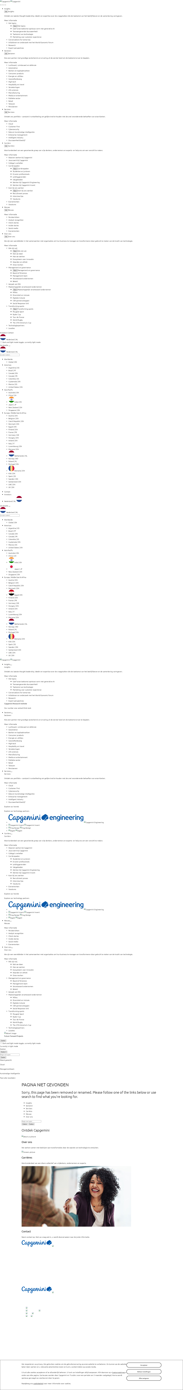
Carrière (11, 146)
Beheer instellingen (144, 1372)
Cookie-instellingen (118, 1372)
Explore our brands (11, 806)
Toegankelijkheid (31, 1270)
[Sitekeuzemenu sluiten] (9, 506)
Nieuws (11, 210)
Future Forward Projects (13, 1036)
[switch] (1, 342)
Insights (11, 11)
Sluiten (3, 1052)
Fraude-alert (30, 1284)
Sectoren (11, 53)
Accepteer (143, 1365)
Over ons (11, 236)
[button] (13, 501)
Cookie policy (30, 1281)
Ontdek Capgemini (36, 1130)
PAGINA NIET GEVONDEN (45, 1084)
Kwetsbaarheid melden (33, 1275)
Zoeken (3, 1040)
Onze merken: (26, 1297)
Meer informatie (10, 20)
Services (11, 112)
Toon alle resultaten (7, 1078)
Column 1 (29, 1321)
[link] (10, 1)
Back (15, 26)
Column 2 (29, 1345)
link (6, 11)
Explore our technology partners (16, 811)
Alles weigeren (144, 1378)
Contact (32, 1340)
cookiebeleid (38, 1383)
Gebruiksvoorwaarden (33, 1267)
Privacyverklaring (31, 1273)
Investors (29, 1264)
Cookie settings (31, 1278)
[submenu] (11, 771)
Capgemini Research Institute (15, 703)
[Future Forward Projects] (93, 1033)
